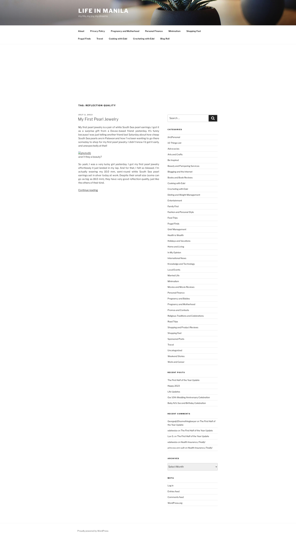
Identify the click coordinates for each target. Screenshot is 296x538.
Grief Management (177, 229)
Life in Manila (103, 10)
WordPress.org (175, 503)
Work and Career (176, 362)
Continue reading (88, 190)
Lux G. (171, 436)
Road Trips (173, 321)
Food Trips (173, 217)
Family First (173, 206)
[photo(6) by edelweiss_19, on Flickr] (84, 153)
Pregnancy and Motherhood (125, 31)
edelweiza (172, 430)
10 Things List (174, 143)
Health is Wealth (176, 235)
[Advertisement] (148, 67)
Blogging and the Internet (180, 171)
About (81, 31)
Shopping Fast (193, 31)
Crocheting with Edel (143, 38)
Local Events (174, 269)
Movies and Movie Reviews (181, 287)
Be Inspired (173, 160)
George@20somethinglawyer (182, 421)
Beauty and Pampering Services (183, 166)
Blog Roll (165, 38)
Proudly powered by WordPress (92, 531)
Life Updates (174, 391)
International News (177, 258)
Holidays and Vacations (179, 241)
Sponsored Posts (176, 339)
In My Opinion (174, 252)
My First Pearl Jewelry (98, 119)
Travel (100, 38)
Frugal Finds (84, 38)
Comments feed (176, 497)
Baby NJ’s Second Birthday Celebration (187, 403)
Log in (170, 485)
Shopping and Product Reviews (183, 327)
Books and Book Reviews (180, 177)
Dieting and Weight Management (184, 194)
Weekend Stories (176, 356)
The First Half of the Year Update (183, 380)
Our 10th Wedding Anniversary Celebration (189, 397)
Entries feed (173, 491)
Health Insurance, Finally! (193, 442)
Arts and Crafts (175, 154)
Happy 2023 (174, 385)
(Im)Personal (174, 137)
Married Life (173, 275)
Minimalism (175, 31)
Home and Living (176, 246)
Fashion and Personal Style (181, 212)
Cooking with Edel (118, 38)
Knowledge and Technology (181, 264)
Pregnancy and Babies (179, 298)
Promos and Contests (178, 310)
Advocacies (173, 148)
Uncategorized (175, 350)
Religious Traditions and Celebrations (186, 315)
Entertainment (175, 200)
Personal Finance (154, 31)
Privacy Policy (97, 31)
